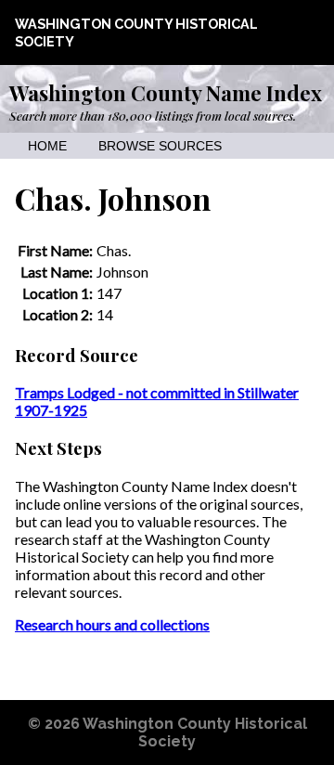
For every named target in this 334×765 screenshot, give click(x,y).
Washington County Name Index (165, 93)
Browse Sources (160, 146)
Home (47, 146)
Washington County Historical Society (195, 732)
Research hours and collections (112, 624)
